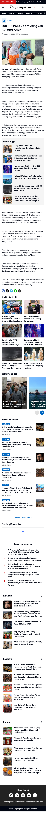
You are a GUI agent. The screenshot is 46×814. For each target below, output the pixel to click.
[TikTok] (35, 795)
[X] (7, 290)
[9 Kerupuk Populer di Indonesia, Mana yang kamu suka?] (7, 741)
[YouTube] (29, 795)
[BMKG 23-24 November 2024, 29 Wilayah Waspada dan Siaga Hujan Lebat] (7, 189)
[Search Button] (43, 7)
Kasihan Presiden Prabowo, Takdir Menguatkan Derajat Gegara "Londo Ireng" (23, 574)
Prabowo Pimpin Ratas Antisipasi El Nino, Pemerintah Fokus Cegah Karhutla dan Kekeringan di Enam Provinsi (17, 490)
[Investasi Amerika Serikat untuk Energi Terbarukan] (34, 307)
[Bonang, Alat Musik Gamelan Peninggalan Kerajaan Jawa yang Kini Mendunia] (40, 442)
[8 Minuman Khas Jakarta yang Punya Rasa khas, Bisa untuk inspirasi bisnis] (7, 731)
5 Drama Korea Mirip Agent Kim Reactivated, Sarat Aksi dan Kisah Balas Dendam (16, 460)
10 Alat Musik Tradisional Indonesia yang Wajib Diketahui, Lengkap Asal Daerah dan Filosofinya (17, 429)
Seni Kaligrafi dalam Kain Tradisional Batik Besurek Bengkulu (25, 707)
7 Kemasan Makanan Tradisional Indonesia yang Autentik (28, 749)
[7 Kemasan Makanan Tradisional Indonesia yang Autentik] (7, 751)
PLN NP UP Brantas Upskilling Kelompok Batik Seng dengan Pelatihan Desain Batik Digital (26, 198)
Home (4, 13)
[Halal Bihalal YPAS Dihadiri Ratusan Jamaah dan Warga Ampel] (12, 330)
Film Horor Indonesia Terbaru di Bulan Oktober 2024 (27, 623)
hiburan (6, 454)
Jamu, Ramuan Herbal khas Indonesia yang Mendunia (26, 759)
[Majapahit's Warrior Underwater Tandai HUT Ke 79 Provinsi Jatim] (7, 179)
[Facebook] (3, 290)
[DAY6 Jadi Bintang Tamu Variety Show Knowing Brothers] (7, 645)
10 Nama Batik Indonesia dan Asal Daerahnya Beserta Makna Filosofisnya (16, 475)
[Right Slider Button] (44, 13)
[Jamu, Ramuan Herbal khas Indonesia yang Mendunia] (7, 761)
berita (5, 485)
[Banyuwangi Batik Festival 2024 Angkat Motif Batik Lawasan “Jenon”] (7, 169)
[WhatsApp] (15, 290)
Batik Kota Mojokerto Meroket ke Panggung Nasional (33, 366)
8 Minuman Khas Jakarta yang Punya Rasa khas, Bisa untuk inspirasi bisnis (27, 730)
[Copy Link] (19, 290)
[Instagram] (23, 795)
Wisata (20, 13)
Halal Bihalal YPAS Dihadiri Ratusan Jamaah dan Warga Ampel (10, 342)
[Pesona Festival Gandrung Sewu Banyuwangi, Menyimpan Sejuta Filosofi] (7, 688)
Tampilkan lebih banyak (23, 517)
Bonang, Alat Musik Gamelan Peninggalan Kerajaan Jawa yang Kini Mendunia (16, 444)
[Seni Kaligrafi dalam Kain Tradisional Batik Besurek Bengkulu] (7, 708)
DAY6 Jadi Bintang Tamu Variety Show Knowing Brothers (28, 643)
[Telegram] (11, 290)
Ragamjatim (18, 809)
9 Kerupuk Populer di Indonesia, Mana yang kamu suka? (27, 739)
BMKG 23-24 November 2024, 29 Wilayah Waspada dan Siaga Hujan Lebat (27, 188)
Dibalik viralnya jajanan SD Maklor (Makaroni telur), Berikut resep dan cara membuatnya (28, 770)
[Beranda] (4, 20)
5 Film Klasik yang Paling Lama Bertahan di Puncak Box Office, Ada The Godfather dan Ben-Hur (17, 505)
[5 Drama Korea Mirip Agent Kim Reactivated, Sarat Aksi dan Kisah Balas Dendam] (40, 457)
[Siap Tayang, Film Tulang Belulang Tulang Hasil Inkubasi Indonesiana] (7, 635)
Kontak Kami (20, 802)
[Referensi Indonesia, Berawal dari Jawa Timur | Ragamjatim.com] (23, 7)
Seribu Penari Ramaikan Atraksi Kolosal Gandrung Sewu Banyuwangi (27, 697)
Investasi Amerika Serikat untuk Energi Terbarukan (32, 319)
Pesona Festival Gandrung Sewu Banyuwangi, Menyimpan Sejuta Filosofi (28, 687)
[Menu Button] (3, 7)
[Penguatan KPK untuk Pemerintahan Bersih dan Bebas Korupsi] (7, 149)
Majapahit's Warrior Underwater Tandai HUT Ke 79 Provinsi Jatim (27, 177)
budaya (6, 424)
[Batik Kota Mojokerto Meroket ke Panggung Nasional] (34, 354)
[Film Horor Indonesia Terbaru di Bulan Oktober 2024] (7, 625)
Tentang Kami (8, 802)
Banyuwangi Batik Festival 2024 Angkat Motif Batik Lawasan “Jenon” (27, 168)
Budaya (29, 13)
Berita (11, 13)
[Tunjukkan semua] (41, 595)
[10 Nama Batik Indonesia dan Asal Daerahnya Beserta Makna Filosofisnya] (40, 472)
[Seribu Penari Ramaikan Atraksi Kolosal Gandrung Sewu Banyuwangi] (7, 698)
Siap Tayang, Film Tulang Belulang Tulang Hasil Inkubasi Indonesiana (27, 634)
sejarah (6, 439)
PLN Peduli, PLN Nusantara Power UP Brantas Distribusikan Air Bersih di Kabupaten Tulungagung (27, 158)
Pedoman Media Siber (34, 802)
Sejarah (39, 13)
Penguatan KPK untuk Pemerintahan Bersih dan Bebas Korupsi (27, 148)
